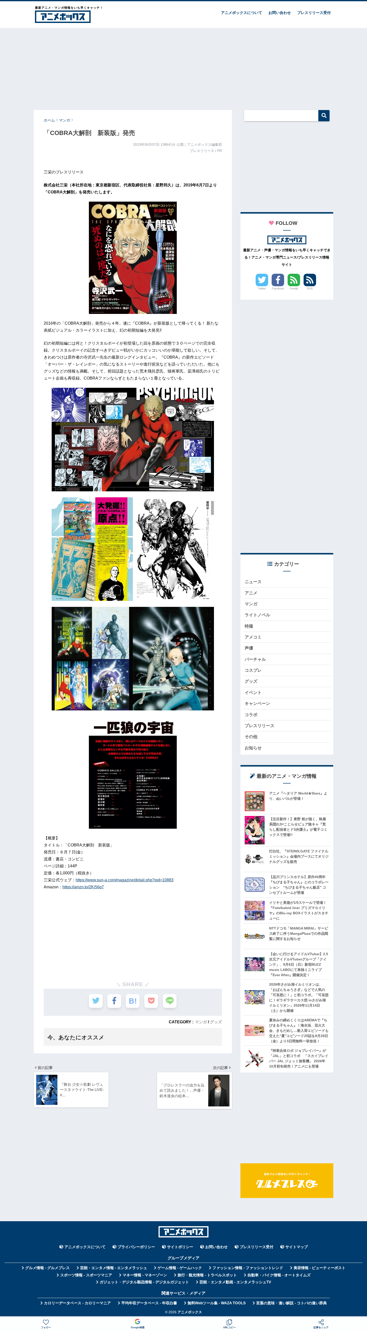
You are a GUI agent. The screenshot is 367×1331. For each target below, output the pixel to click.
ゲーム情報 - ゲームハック (180, 1268)
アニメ (251, 593)
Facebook (278, 288)
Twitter (262, 288)
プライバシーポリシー (136, 1247)
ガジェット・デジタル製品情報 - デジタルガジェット (144, 1282)
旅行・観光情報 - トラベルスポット (207, 1275)
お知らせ (253, 748)
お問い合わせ (279, 12)
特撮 (249, 626)
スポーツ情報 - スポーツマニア (86, 1275)
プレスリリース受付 (314, 12)
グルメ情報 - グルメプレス (47, 1268)
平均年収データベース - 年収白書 (149, 1303)
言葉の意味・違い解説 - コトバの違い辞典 (291, 1303)
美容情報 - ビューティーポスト (320, 1268)
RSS (310, 288)
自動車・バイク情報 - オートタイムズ (279, 1275)
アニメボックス (190, 1312)
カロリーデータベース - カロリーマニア (77, 1303)
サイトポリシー (180, 1247)
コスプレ (253, 670)
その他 (251, 736)
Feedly (294, 288)
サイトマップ (296, 1247)
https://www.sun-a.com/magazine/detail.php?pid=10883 (125, 880)
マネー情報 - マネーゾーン (145, 1275)
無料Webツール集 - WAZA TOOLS (216, 1303)
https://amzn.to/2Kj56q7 (83, 887)
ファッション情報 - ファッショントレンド (247, 1268)
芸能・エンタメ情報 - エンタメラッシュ (113, 1268)
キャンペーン (257, 703)
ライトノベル (257, 615)
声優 (249, 648)
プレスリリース (259, 725)
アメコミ (253, 637)
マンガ (201, 1022)
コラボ (251, 714)
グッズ (216, 1022)
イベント (253, 692)
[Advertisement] (183, 67)
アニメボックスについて (241, 12)
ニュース (253, 581)
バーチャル (255, 659)
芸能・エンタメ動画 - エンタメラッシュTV (235, 1282)
